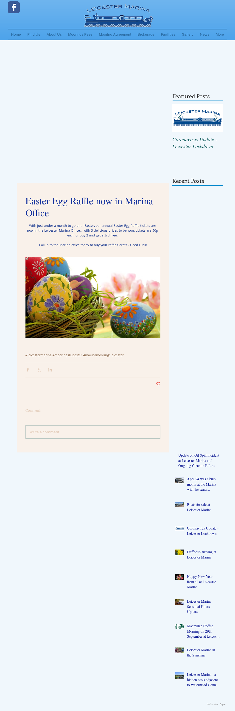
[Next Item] (215, 117)
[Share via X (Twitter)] (39, 370)
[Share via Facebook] (27, 370)
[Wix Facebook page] (14, 7)
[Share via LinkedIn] (50, 370)
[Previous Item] (180, 117)
